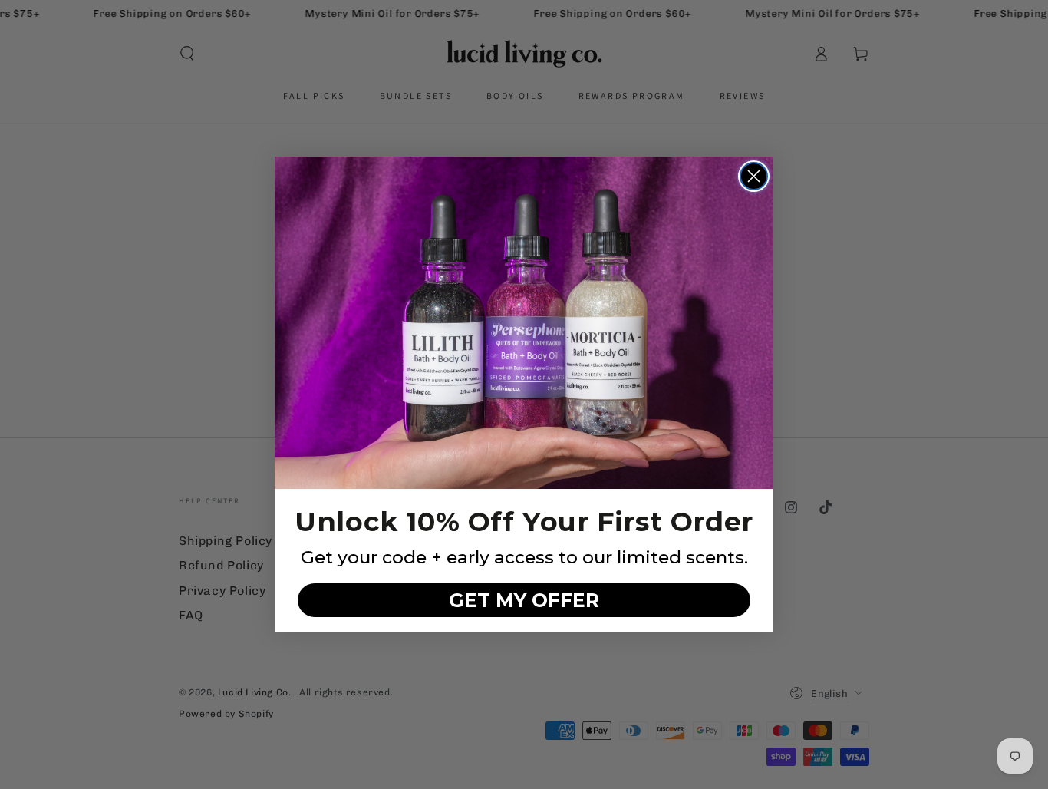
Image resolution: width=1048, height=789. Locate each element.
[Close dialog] (753, 176)
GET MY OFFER (524, 600)
